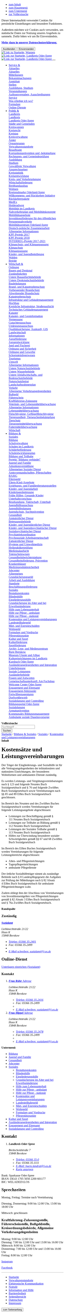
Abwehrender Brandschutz (24, 293)
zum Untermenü (18, 10)
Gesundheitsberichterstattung (25, 557)
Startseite (6, 734)
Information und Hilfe (21, 1290)
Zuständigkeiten (18, 273)
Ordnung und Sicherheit (22, 348)
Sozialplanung (17, 707)
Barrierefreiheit (17, 1293)
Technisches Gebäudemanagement (28, 309)
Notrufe (13, 1286)
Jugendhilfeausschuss (21, 505)
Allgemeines (16, 573)
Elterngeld (14, 479)
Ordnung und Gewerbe (22, 352)
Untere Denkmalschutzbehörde (26, 280)
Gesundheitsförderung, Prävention (28, 560)
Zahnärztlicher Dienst (21, 541)
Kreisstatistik (16, 172)
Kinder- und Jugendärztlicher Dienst (29, 524)
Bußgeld (13, 394)
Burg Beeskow (17, 651)
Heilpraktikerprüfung (21, 547)
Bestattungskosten (19, 593)
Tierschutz (14, 420)
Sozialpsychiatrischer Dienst (25, 531)
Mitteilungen (16, 74)
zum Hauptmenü (18, 7)
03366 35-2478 (29, 1031)
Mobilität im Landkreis (22, 208)
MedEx (13, 202)
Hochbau (14, 303)
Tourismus (15, 358)
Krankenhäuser (17, 563)
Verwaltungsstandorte (21, 146)
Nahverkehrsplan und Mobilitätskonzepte (32, 211)
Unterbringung (17, 668)
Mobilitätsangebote (19, 215)
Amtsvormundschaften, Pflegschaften (30, 472)
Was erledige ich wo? (21, 101)
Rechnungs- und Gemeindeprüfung (29, 156)
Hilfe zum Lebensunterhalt (24, 609)
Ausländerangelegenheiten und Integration (33, 664)
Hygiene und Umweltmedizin (25, 544)
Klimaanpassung (18, 250)
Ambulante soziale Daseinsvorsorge (29, 717)
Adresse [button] (27, 980)
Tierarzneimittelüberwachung (25, 423)
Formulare (14, 104)
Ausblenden (9, 49)
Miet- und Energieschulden (24, 625)
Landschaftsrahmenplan (22, 384)
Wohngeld (14, 629)
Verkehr (13, 387)
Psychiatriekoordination (22, 534)
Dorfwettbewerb (18, 697)
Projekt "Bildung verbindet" (25, 459)
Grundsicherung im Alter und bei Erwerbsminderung (27, 604)
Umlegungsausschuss (21, 325)
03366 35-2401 (22, 941)
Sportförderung (17, 645)
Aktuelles (14, 71)
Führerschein (16, 397)
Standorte (14, 583)
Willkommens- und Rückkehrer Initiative (32, 195)
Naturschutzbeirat (19, 381)
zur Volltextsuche (18, 14)
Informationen (17, 335)
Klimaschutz (16, 247)
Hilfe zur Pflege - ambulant (24, 612)
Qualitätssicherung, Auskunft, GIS (28, 329)
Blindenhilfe (16, 596)
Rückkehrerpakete (19, 198)
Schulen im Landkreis (21, 446)
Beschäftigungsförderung (23, 586)
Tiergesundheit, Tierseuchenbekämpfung (32, 417)
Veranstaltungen (18, 91)
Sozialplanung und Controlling (26, 700)
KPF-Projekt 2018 (19, 237)
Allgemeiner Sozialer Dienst (25, 469)
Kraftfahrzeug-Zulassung (23, 400)
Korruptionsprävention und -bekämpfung (32, 153)
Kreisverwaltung (18, 136)
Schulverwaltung (18, 443)
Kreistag (13, 133)
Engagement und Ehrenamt (24, 687)
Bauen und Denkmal (20, 270)
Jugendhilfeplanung (20, 508)
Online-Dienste (17, 107)
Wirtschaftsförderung (20, 182)
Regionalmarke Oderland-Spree (27, 192)
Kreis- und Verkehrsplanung (25, 179)
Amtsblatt (14, 81)
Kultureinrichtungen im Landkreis (28, 658)
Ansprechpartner (18, 169)
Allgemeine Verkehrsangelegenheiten (30, 391)
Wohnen (13, 189)
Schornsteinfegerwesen (22, 355)
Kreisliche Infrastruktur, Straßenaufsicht (31, 306)
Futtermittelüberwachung (23, 426)
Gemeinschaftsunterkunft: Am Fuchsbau (32, 681)
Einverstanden (26, 49)
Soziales (13, 589)
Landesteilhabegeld (20, 622)
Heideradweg (16, 205)
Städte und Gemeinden (22, 123)
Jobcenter (14, 570)
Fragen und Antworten (21, 678)
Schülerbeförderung (20, 449)
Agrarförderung (18, 338)
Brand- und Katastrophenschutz (27, 286)
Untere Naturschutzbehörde (24, 368)
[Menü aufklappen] (54, 59)
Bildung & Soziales (15, 435)
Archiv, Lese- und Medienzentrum (28, 648)
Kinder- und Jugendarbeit (23, 488)
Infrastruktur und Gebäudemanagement (31, 299)
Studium (13, 162)
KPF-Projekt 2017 (19, 234)
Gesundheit (15, 515)
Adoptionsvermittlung (21, 466)
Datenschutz (16, 1299)
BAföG (13, 475)
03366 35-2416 (29, 999)
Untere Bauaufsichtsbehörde (25, 277)
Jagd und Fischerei (19, 345)
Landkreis (14, 117)
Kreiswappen (16, 127)
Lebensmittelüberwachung (24, 410)
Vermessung (16, 319)
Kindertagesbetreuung (21, 492)
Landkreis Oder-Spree (21, 120)
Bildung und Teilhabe (21, 456)
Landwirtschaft (17, 332)
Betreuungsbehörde (20, 521)
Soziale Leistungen (19, 671)
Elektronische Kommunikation (26, 1283)
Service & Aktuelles (14, 67)
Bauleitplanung (17, 283)
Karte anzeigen (24, 1169)
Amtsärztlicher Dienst (21, 518)
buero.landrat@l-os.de (33, 1166)
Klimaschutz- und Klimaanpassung (29, 244)
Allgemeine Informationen (24, 231)
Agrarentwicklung (19, 342)
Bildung (13, 440)
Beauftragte (15, 149)
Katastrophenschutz (20, 296)
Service (13, 97)
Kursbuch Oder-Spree (21, 661)
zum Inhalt (15, 4)
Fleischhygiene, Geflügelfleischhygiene (31, 413)
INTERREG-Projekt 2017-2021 (27, 241)
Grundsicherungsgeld (21, 576)
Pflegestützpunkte (19, 635)
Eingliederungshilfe (20, 599)
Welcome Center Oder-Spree (25, 684)
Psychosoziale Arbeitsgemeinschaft (29, 537)
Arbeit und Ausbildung (22, 580)
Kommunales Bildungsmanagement (29, 713)
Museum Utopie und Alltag (24, 655)
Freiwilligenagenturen (21, 694)
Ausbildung (15, 159)
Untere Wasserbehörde (21, 371)
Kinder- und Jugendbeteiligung (26, 254)
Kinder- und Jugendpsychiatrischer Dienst (33, 528)
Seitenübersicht (17, 1296)
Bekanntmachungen (20, 78)
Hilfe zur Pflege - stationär (24, 616)
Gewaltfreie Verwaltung (22, 166)
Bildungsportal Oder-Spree (24, 704)
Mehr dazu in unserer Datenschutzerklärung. (29, 42)
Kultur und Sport (18, 638)
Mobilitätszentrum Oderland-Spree (28, 224)
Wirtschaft (14, 430)
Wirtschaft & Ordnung (16, 265)
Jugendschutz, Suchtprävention (26, 511)
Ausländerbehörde (19, 674)
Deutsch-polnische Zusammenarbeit (29, 228)
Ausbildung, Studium (21, 87)
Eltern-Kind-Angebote (21, 482)
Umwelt (13, 361)
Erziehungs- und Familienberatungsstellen (32, 485)
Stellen (12, 84)
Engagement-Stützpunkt (22, 691)
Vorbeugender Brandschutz (24, 290)
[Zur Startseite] (27, 55)
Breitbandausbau (18, 185)
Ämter (12, 140)
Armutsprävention (19, 710)
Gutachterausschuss (20, 322)
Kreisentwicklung (19, 175)
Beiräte (13, 260)
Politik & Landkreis (14, 112)
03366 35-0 (27, 1159)
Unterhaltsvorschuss (20, 498)
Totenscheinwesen (19, 554)
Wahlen (13, 257)
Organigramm (17, 143)
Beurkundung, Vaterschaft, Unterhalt (30, 501)
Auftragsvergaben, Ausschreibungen (29, 94)
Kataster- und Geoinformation (26, 316)
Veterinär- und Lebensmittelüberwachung (32, 404)
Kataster (13, 312)
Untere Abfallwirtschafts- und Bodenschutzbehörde (25, 376)
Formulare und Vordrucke (23, 632)
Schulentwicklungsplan (22, 453)
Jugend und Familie (20, 462)
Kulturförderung (18, 642)
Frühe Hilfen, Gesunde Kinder (26, 495)
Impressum (15, 1303)
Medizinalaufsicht (19, 550)
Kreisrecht (14, 130)
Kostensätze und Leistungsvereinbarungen (33, 619)
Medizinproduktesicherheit (24, 567)
